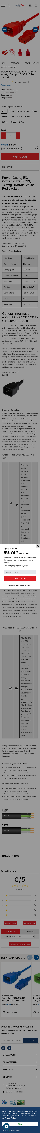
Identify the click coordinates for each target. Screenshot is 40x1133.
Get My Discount (20, 578)
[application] (20, 1120)
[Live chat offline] (6, 1126)
